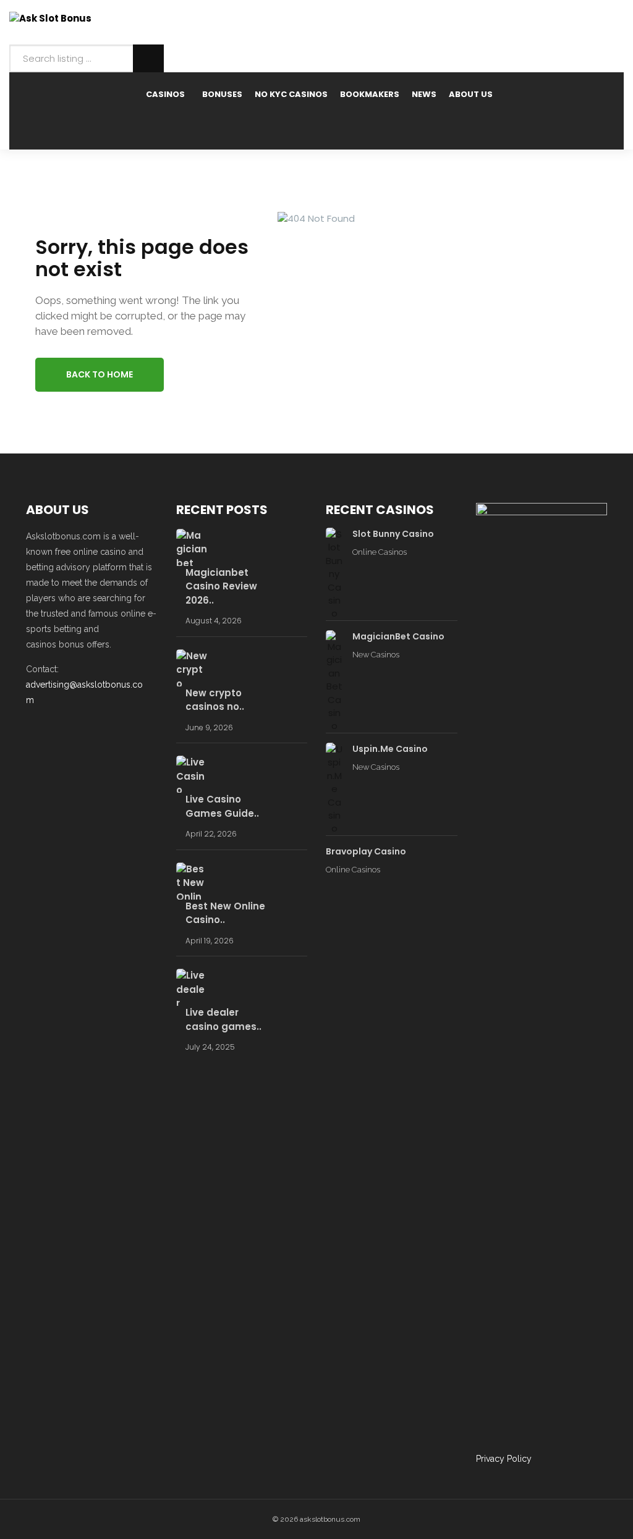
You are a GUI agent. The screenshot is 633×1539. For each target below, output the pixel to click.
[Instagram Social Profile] (113, 731)
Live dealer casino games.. (223, 1019)
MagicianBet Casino (398, 636)
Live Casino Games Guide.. (222, 806)
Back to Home (99, 374)
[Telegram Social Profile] (54, 731)
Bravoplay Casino (366, 851)
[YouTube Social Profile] (93, 731)
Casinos (165, 94)
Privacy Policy (504, 1459)
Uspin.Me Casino (390, 749)
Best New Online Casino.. (225, 913)
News (424, 94)
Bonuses (222, 94)
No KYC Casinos (291, 94)
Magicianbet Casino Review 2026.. (221, 586)
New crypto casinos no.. (214, 700)
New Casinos (375, 654)
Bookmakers (369, 94)
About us (471, 94)
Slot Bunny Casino (393, 534)
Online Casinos (379, 552)
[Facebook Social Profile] (34, 731)
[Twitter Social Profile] (74, 731)
